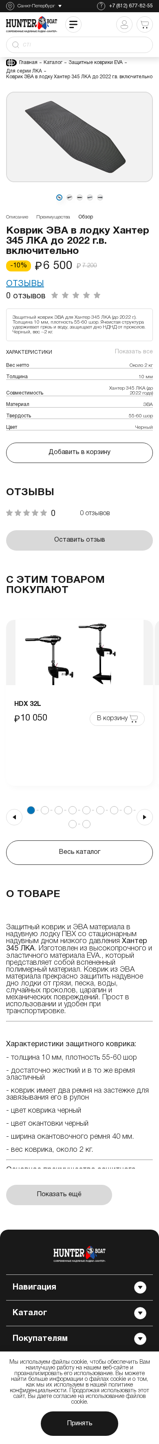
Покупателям (40, 1339)
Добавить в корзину (79, 452)
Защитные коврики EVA (95, 62)
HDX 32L (27, 704)
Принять (80, 1423)
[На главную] (79, 1254)
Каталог (53, 62)
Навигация (34, 1287)
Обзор (85, 217)
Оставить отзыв (79, 540)
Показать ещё (59, 1194)
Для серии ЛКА (24, 71)
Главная (28, 62)
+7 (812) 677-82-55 (131, 6)
